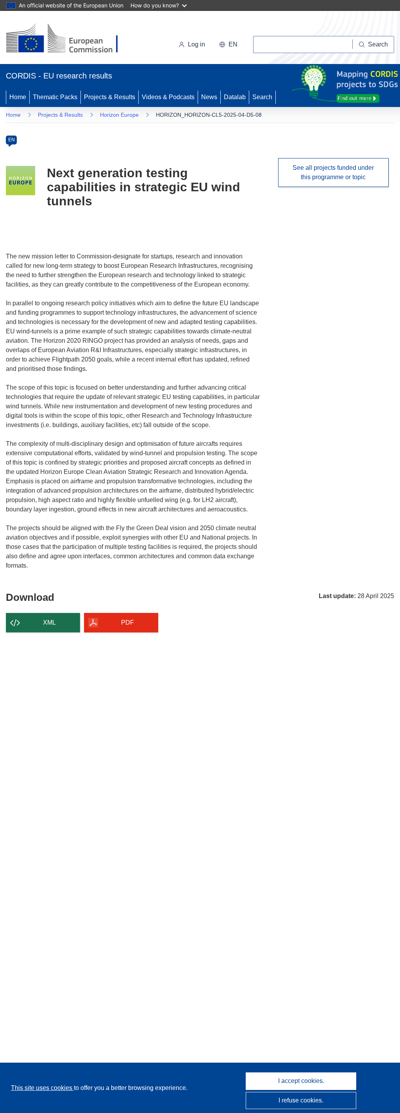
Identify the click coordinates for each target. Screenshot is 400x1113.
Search (262, 97)
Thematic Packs (55, 97)
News (209, 97)
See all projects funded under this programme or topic (333, 172)
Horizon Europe (119, 115)
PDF (127, 622)
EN (11, 139)
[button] (228, 44)
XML (49, 622)
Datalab (235, 97)
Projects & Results (109, 97)
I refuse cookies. (301, 1100)
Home (17, 97)
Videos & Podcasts (168, 97)
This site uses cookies (42, 1088)
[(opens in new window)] (69, 39)
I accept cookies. (301, 1080)
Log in (196, 44)
